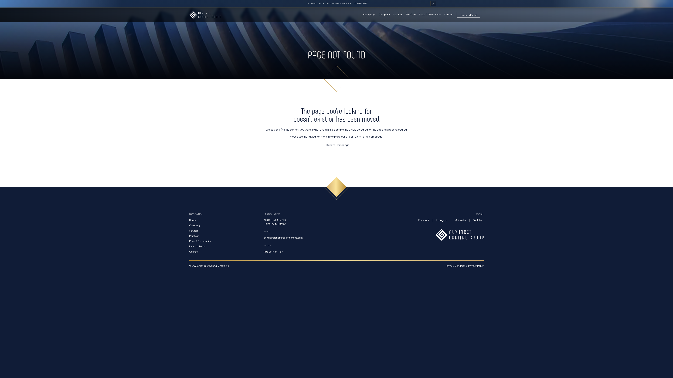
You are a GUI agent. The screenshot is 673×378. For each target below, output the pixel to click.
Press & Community (200, 241)
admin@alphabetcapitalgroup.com (283, 237)
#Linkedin (460, 220)
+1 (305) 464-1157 (273, 251)
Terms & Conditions (456, 265)
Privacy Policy (476, 265)
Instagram (442, 220)
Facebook (423, 220)
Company (194, 225)
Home (192, 220)
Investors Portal (468, 14)
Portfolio (194, 235)
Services (193, 230)
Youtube (477, 220)
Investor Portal (197, 246)
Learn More (360, 3)
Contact (193, 251)
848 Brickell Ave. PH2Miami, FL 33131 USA (275, 222)
